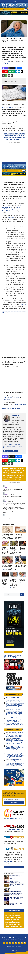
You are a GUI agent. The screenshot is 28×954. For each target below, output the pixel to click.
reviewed (11, 217)
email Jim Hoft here (14, 444)
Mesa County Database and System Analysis (12, 311)
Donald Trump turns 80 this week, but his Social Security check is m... (16, 877)
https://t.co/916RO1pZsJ (11, 398)
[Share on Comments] (3, 75)
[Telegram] (19, 943)
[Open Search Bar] (21, 9)
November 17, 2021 (20, 404)
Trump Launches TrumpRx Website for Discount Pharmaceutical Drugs (15, 881)
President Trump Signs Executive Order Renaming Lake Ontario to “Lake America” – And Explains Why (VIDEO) (15, 719)
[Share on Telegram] (16, 71)
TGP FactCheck (8, 861)
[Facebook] (13, 943)
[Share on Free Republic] (22, 71)
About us (9, 949)
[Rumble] (16, 943)
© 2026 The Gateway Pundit (14, 946)
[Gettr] (7, 943)
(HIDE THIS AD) (17, 19)
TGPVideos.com (11, 840)
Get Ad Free (14, 950)
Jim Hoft (15, 415)
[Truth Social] (4, 943)
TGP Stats (14, 867)
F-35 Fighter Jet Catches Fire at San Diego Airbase (16, 894)
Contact (14, 949)
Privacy (19, 949)
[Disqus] (14, 502)
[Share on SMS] (6, 75)
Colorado (23, 304)
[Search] (22, 594)
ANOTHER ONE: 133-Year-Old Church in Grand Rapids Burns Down (14, 724)
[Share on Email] (9, 75)
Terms (23, 949)
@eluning (7, 399)
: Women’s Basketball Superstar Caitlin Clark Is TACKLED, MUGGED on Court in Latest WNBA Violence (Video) (14, 734)
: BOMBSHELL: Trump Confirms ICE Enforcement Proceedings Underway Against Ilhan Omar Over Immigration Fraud (15, 755)
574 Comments (9, 64)
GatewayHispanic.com (13, 818)
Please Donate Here (14, 910)
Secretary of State (7, 108)
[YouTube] (25, 943)
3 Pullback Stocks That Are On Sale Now (16, 885)
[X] (10, 943)
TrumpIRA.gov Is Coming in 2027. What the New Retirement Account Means (16, 890)
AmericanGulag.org (13, 829)
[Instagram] (22, 943)
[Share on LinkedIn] (19, 71)
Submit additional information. (11, 408)
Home (4, 949)
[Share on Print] (12, 75)
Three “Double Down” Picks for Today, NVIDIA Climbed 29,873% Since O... (16, 899)
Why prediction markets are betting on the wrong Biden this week (15, 903)
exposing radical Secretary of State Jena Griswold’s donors (12, 209)
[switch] (26, 9)
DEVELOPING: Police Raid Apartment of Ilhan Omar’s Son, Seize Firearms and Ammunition (14, 699)
